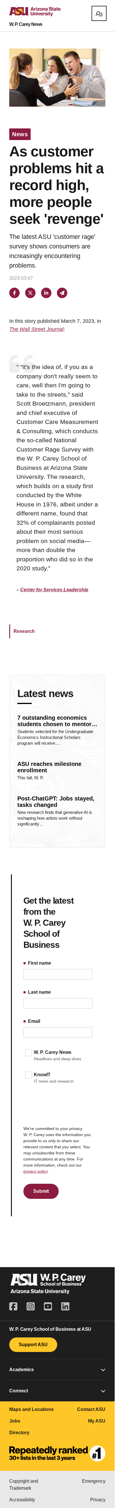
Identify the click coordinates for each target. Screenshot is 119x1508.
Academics (21, 1369)
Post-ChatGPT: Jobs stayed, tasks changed (55, 801)
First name (39, 963)
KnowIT (42, 1074)
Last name (39, 992)
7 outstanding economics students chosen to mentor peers (54, 720)
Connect (18, 1390)
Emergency (93, 1481)
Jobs (14, 1421)
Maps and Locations (31, 1409)
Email (33, 1021)
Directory (19, 1432)
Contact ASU (91, 1409)
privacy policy (35, 1171)
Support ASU (33, 1344)
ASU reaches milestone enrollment (49, 767)
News (20, 134)
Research (24, 631)
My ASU (96, 1421)
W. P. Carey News (25, 24)
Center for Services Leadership (54, 589)
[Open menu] (99, 13)
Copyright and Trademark (23, 1485)
